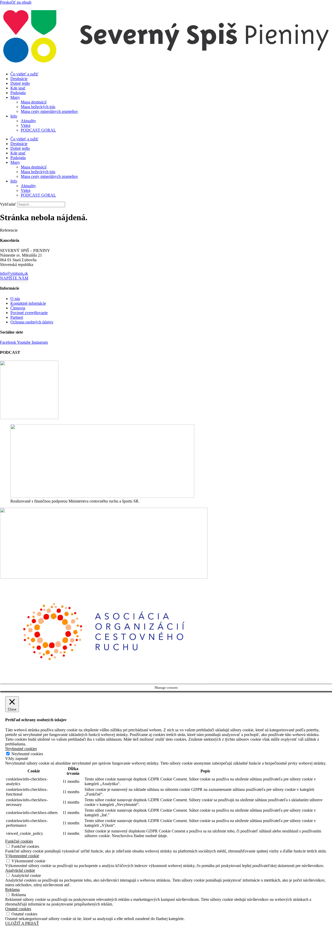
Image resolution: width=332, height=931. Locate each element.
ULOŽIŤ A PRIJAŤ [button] (22, 923)
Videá (25, 125)
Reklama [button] (12, 889)
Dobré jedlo (20, 83)
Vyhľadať (8, 204)
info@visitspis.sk (14, 273)
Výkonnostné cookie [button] (22, 856)
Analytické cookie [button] (20, 870)
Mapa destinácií (33, 102)
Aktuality (28, 121)
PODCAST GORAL (38, 130)
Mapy (15, 97)
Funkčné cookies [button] (19, 841)
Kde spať (18, 88)
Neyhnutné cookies (27, 754)
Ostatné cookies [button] (18, 909)
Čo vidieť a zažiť (24, 74)
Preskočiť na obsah (15, 2)
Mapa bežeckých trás (38, 107)
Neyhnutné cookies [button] (21, 748)
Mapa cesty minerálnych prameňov (49, 111)
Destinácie (18, 78)
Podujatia (18, 92)
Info (13, 116)
